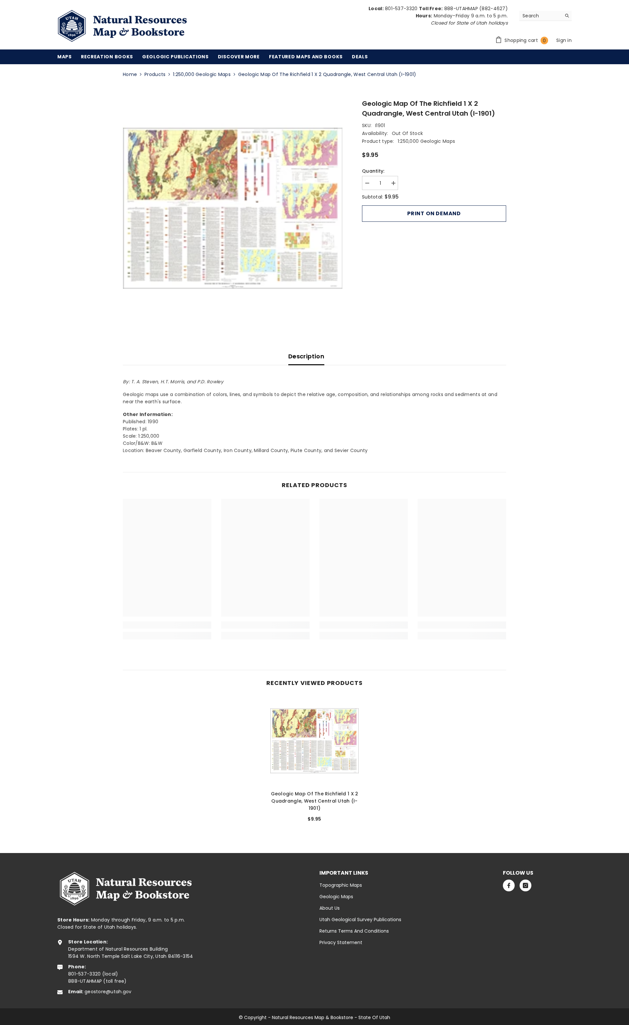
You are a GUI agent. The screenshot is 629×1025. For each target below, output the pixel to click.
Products (154, 74)
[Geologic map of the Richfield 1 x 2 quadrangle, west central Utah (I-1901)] (314, 741)
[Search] (545, 16)
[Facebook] (509, 885)
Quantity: (373, 171)
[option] (233, 208)
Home (130, 74)
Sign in (564, 40)
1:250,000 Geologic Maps (201, 74)
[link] (167, 625)
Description (306, 356)
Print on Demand (434, 213)
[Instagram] (525, 885)
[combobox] (540, 16)
